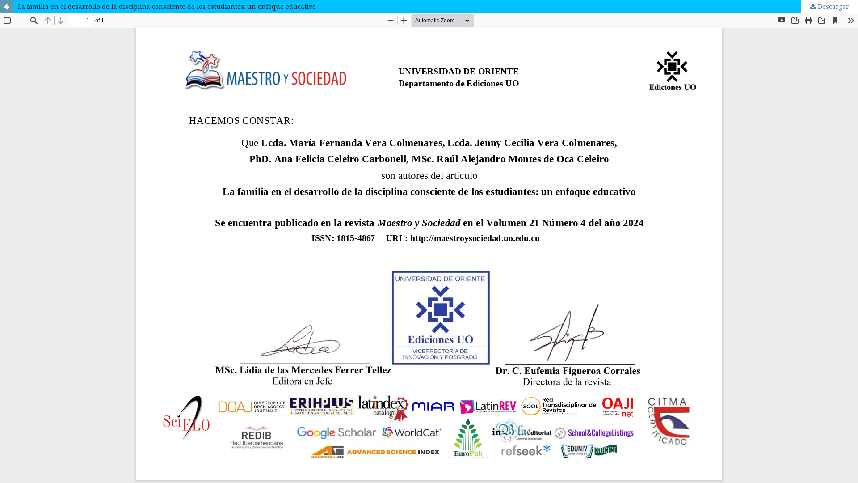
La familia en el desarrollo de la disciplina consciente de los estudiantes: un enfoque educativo (167, 6)
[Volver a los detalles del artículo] (6, 6)
